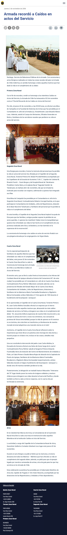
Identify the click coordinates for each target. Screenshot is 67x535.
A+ (56, 28)
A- (50, 28)
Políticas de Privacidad (8, 485)
